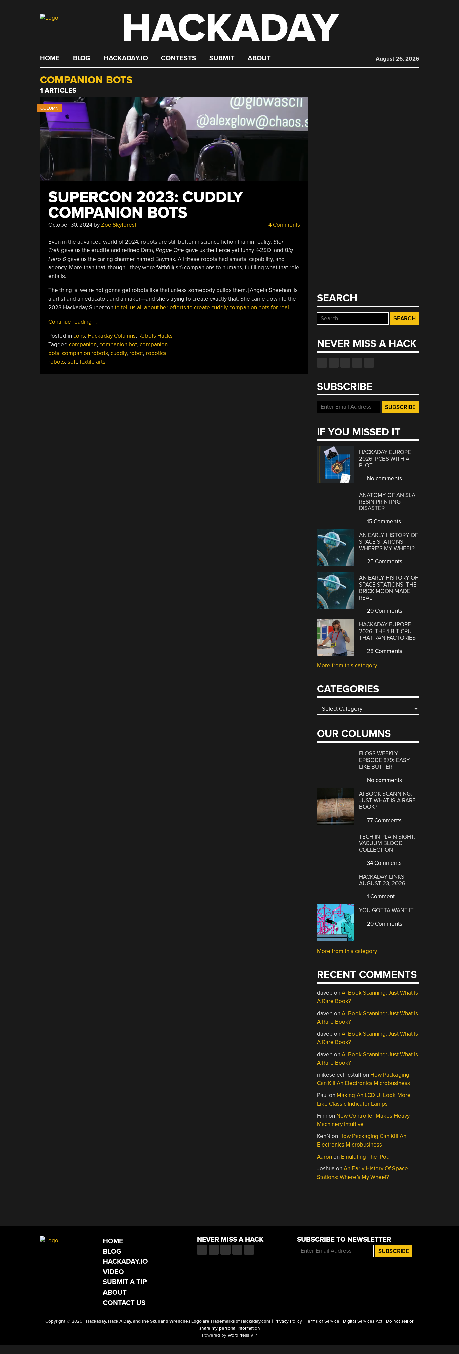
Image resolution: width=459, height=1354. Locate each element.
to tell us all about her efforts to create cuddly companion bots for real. (202, 307)
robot (136, 353)
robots (56, 361)
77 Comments (384, 820)
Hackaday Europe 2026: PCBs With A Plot (385, 459)
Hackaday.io (125, 58)
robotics (156, 353)
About (259, 58)
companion (83, 344)
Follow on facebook (322, 363)
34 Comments (384, 863)
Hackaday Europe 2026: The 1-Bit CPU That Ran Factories (387, 631)
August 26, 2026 (397, 58)
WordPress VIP (242, 1335)
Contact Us (124, 1303)
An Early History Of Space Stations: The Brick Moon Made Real (388, 587)
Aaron (324, 1156)
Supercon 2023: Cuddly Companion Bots (145, 205)
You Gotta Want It (386, 910)
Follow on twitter (334, 363)
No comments (384, 478)
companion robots (85, 353)
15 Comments (383, 521)
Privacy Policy (288, 1321)
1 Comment (380, 896)
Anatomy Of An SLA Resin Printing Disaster (387, 502)
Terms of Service (322, 1321)
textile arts (93, 361)
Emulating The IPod (365, 1156)
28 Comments (384, 651)
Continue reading (73, 321)
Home (50, 58)
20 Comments (384, 610)
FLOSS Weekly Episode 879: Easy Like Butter (384, 760)
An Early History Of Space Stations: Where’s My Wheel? (388, 542)
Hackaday (230, 28)
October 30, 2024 (70, 224)
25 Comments (384, 561)
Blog (81, 58)
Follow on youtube (345, 363)
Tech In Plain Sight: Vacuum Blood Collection (387, 843)
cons (79, 335)
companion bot (118, 344)
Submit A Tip (125, 1282)
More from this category (347, 665)
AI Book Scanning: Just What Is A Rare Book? (387, 800)
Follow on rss (357, 363)
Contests (178, 58)
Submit (222, 58)
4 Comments (283, 224)
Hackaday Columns (112, 335)
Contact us (369, 363)
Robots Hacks (155, 335)
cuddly (119, 353)
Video (113, 1272)
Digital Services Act (362, 1321)
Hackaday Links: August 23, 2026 (382, 880)
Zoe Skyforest (118, 224)
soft (72, 361)
